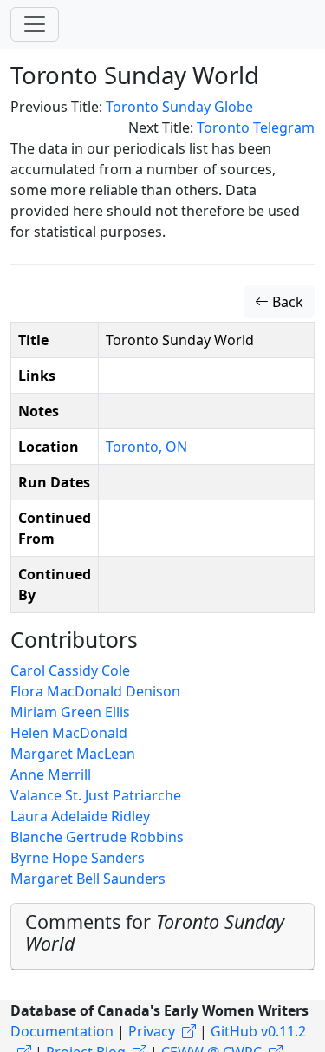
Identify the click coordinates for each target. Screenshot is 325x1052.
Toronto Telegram (256, 127)
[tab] (162, 937)
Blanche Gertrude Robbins (97, 836)
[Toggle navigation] (34, 24)
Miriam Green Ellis (70, 712)
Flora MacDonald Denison (95, 691)
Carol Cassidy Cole (70, 670)
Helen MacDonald (68, 732)
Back (286, 301)
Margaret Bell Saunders (88, 878)
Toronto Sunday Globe (179, 106)
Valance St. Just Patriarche (95, 795)
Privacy (151, 1031)
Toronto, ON (146, 446)
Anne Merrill (50, 774)
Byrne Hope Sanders (77, 857)
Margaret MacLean (72, 753)
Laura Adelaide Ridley (80, 816)
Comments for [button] (154, 933)
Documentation (62, 1031)
